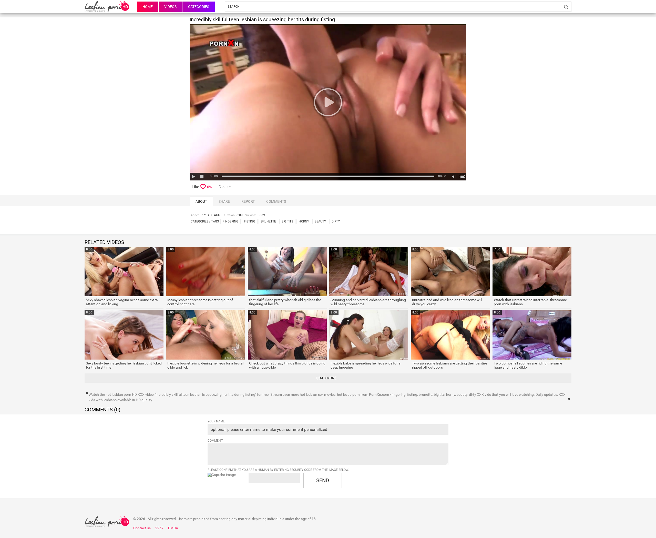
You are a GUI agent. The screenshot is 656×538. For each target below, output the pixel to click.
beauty (320, 221)
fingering (230, 221)
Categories (198, 7)
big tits (287, 221)
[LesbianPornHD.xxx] (107, 6)
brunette (268, 221)
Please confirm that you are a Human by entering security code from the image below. (278, 470)
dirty (336, 221)
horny (304, 221)
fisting (249, 221)
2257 (159, 528)
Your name (216, 421)
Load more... (328, 378)
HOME (147, 7)
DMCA (173, 528)
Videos (170, 7)
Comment (215, 440)
